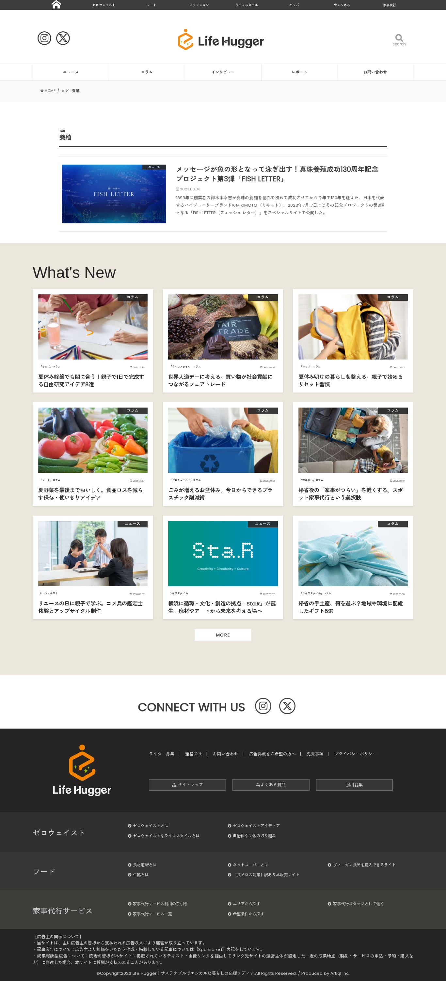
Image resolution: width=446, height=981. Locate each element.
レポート (299, 72)
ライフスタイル (246, 5)
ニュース (71, 72)
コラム (147, 72)
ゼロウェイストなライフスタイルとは (166, 836)
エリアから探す (246, 904)
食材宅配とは (144, 865)
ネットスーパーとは (250, 865)
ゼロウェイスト (103, 5)
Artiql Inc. (340, 973)
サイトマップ (189, 785)
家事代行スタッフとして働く (358, 904)
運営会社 (193, 754)
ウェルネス (342, 5)
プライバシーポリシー (355, 754)
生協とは (141, 874)
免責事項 (315, 754)
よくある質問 (273, 785)
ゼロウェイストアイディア (256, 825)
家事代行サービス (63, 911)
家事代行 (389, 5)
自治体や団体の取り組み (254, 836)
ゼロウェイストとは (150, 825)
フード (151, 5)
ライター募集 (161, 754)
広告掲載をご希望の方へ (272, 754)
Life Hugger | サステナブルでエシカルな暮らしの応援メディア (193, 973)
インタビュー (223, 72)
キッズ (294, 5)
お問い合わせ (375, 72)
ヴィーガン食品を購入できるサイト (364, 865)
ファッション (199, 5)
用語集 (356, 785)
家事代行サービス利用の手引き (160, 904)
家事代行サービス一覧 (152, 914)
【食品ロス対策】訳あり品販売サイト (266, 874)
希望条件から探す (248, 914)
